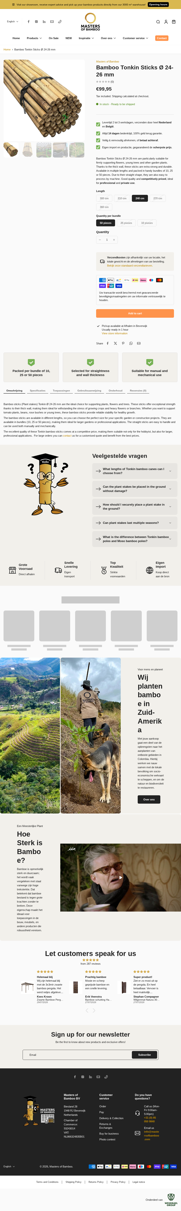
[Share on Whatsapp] (131, 343)
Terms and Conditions (47, 1182)
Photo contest (107, 1139)
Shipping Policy (73, 1182)
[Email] (52, 21)
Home (7, 49)
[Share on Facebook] (108, 343)
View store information (114, 333)
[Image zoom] (44, 100)
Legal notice (139, 1182)
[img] (90, 960)
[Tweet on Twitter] (115, 343)
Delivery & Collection (111, 1118)
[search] (158, 21)
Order (102, 1106)
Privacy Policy (118, 1182)
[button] (135, 313)
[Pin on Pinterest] (123, 343)
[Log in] (166, 21)
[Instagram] (36, 21)
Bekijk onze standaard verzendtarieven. (130, 265)
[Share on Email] (139, 343)
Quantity (102, 232)
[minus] (99, 239)
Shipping (117, 96)
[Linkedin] (44, 21)
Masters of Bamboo (107, 61)
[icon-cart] (173, 21)
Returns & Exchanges (105, 1126)
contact (67, 435)
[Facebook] (29, 21)
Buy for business (109, 1133)
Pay (101, 1112)
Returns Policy (96, 1182)
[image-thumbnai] (11, 150)
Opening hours (158, 4)
